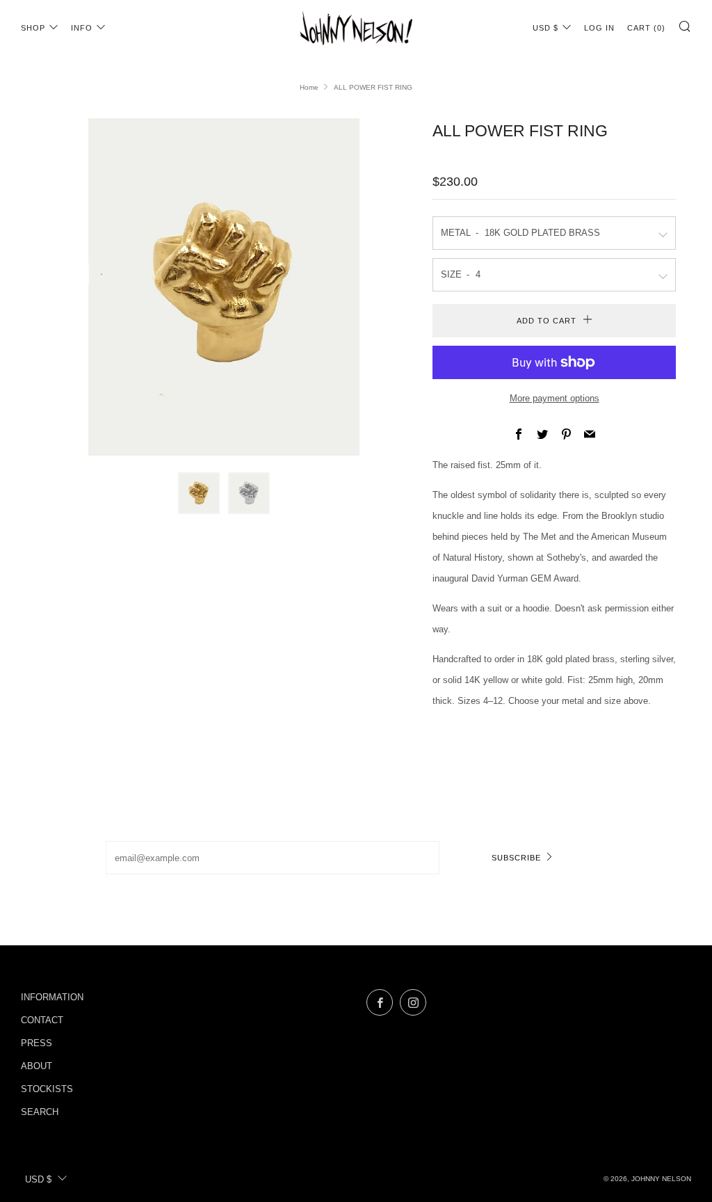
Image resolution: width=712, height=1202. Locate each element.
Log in (599, 28)
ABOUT (36, 1066)
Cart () (646, 28)
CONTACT (42, 1020)
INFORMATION (52, 997)
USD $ (545, 28)
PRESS (36, 1043)
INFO (81, 28)
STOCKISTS (47, 1089)
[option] (223, 287)
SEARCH (39, 1112)
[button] (199, 493)
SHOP (33, 28)
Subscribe (516, 858)
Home (309, 87)
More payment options (554, 398)
